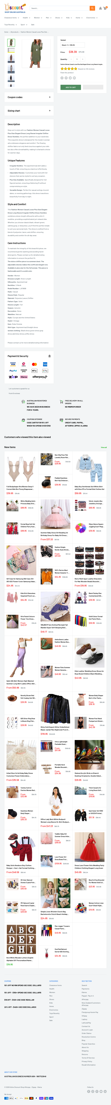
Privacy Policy (87, 1061)
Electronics (90, 18)
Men (47, 18)
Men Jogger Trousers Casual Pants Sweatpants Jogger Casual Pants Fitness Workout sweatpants (62, 927)
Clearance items (10, 18)
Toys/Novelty (9, 24)
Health (25, 18)
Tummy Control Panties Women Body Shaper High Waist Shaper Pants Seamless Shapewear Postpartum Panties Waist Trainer (28, 789)
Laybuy (84, 1019)
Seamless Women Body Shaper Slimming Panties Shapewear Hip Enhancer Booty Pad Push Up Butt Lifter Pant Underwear (28, 812)
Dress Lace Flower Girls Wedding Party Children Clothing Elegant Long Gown (89, 866)
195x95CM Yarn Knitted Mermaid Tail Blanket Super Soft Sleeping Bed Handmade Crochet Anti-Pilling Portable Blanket (54, 626)
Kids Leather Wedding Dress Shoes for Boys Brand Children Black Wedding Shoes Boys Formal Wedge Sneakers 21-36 (89, 672)
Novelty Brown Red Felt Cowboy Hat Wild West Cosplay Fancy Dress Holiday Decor (28, 696)
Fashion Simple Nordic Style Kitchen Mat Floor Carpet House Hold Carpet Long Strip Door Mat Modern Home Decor (62, 548)
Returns (85, 1054)
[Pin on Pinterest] (66, 77)
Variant (63, 40)
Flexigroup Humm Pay (90, 1012)
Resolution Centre (89, 1037)
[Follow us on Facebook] (88, 1091)
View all (104, 447)
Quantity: (64, 59)
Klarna (84, 992)
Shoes (57, 18)
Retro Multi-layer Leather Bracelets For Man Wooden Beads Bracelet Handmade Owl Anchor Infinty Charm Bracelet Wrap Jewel (89, 580)
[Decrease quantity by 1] (71, 59)
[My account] (100, 8)
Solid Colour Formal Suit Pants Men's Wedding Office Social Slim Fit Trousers (96, 617)
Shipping (85, 1051)
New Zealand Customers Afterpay (91, 1004)
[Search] (92, 8)
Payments (85, 989)
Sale (32, 24)
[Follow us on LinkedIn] (105, 1091)
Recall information (89, 1065)
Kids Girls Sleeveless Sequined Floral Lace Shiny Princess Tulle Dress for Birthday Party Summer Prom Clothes (28, 594)
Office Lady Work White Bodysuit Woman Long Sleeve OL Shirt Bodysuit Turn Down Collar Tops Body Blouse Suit (55, 820)
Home (78, 18)
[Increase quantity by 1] (82, 59)
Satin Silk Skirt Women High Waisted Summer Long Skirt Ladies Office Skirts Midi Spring (21, 682)
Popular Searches (88, 1044)
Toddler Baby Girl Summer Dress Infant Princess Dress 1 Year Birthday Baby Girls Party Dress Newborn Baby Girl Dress (62, 835)
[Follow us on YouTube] (101, 1091)
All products (15, 32)
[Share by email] (74, 77)
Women (37, 18)
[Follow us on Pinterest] (96, 1091)
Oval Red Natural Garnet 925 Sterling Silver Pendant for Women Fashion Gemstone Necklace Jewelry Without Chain (62, 950)
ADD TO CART (71, 87)
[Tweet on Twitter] (70, 77)
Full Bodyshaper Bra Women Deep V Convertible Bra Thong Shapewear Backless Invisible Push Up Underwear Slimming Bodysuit (21, 488)
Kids (68, 18)
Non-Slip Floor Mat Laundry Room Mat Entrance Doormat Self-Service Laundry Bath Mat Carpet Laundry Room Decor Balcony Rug (62, 456)
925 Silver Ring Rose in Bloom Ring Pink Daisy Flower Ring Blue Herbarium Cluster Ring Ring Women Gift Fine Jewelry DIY (28, 720)
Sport (23, 24)
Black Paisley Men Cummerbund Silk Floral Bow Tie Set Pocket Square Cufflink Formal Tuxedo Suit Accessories (95, 594)
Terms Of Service (88, 1058)
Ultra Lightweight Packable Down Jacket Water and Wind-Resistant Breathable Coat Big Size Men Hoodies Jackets (62, 743)
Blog (83, 1040)
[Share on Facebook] (62, 77)
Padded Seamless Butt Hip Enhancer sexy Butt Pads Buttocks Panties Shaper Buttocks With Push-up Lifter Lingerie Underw (62, 479)
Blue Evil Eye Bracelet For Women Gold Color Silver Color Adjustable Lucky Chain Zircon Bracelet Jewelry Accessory (96, 881)
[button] (93, 87)
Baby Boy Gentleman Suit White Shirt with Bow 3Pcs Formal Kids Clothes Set (89, 487)
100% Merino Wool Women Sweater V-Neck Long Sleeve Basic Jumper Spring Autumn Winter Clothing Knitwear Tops (62, 571)
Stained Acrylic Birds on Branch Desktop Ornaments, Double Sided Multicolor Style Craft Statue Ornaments (88, 774)
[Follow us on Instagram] (92, 1091)
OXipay (84, 1016)
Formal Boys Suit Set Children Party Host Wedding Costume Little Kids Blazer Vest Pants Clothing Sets (28, 525)
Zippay (84, 1009)
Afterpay (85, 999)
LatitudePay (86, 1023)
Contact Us (86, 1026)
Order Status (86, 1033)
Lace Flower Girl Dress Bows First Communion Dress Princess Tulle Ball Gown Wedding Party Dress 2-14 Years (62, 858)
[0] (105, 8)
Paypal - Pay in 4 (88, 996)
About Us (85, 1047)
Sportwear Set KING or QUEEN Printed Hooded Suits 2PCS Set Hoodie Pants (96, 812)
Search (84, 985)
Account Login (87, 1030)
